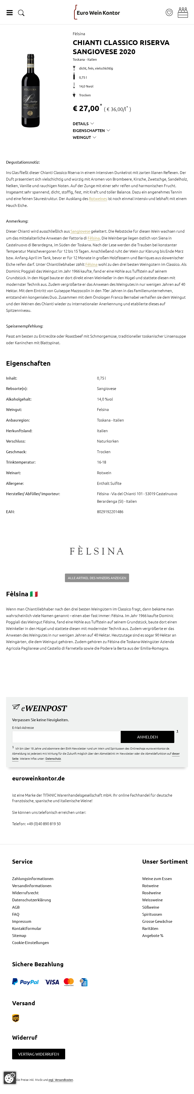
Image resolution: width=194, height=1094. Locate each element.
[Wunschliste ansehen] (169, 12)
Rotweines (98, 198)
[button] (183, 13)
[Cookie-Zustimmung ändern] (10, 1078)
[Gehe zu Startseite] (97, 12)
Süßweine (150, 907)
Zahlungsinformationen (33, 878)
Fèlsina (94, 237)
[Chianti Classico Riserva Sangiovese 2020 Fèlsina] (30, 91)
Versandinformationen (32, 885)
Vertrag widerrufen (38, 1054)
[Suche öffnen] (21, 12)
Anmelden (147, 736)
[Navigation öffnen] (9, 12)
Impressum (21, 921)
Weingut (82, 137)
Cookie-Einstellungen (30, 942)
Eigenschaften (89, 130)
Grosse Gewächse (157, 921)
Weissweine (152, 899)
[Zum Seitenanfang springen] (97, 1090)
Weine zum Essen (157, 878)
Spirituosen (152, 914)
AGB (16, 907)
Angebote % (152, 935)
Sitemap (19, 935)
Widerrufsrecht (25, 892)
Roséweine (151, 892)
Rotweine (150, 885)
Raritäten (150, 928)
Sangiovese (80, 231)
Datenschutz (53, 758)
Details (81, 123)
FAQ (15, 914)
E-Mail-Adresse (23, 727)
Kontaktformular (26, 928)
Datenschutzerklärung (31, 899)
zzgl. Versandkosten (60, 1080)
